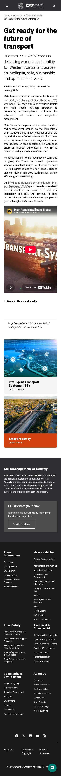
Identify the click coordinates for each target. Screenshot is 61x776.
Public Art (8, 696)
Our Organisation (41, 689)
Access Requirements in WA (44, 560)
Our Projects (39, 697)
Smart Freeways (11, 586)
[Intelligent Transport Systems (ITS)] (30, 358)
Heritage (7, 705)
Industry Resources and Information (44, 582)
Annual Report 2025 (42, 693)
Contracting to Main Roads (45, 635)
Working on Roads (41, 661)
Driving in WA (9, 571)
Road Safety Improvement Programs (15, 660)
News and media (34, 15)
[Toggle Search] (54, 5)
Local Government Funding (45, 643)
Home (7, 15)
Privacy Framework (42, 684)
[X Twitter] (23, 736)
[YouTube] (37, 736)
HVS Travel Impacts (42, 619)
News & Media (40, 702)
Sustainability (9, 709)
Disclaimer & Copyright (28, 751)
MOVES (37, 595)
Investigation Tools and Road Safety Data (14, 646)
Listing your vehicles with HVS (45, 589)
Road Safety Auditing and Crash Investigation (15, 633)
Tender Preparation (42, 657)
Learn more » (16, 389)
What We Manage (41, 706)
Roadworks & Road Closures (12, 581)
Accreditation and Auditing (45, 566)
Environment (9, 701)
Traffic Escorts (40, 611)
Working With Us (41, 711)
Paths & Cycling (10, 575)
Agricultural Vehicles (43, 570)
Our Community (10, 687)
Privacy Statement (44, 751)
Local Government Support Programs (15, 640)
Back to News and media (22, 301)
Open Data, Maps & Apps (44, 639)
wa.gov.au (8, 749)
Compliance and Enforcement (41, 576)
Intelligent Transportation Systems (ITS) (33, 100)
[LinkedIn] (30, 736)
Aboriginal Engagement (14, 692)
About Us (17, 15)
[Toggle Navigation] (7, 5)
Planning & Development (44, 648)
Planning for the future (13, 714)
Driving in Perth (10, 566)
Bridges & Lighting (11, 683)
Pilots (36, 606)
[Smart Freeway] (30, 414)
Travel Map (8, 562)
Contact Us (38, 680)
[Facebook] (16, 736)
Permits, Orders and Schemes (42, 601)
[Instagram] (44, 736)
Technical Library (41, 652)
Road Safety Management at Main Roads (15, 653)
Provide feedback (21, 524)
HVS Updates (39, 615)
